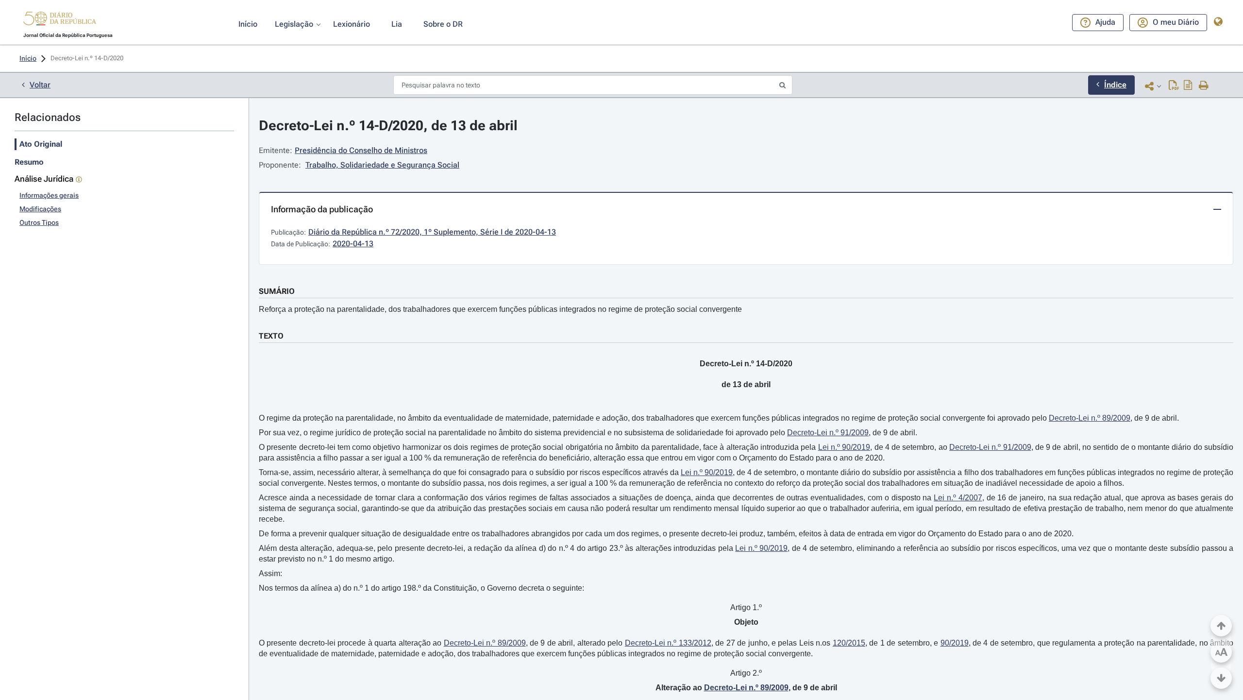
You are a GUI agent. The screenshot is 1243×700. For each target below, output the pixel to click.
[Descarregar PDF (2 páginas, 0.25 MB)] (1174, 86)
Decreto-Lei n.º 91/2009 (828, 432)
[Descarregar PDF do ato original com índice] (1188, 86)
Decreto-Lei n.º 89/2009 (1089, 418)
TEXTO (271, 336)
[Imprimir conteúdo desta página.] (1204, 86)
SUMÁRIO (277, 291)
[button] (59, 20)
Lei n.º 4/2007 (958, 498)
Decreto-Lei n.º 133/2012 (668, 643)
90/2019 (955, 643)
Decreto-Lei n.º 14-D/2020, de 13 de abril (388, 126)
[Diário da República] (59, 21)
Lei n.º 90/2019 (844, 447)
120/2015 (849, 643)
